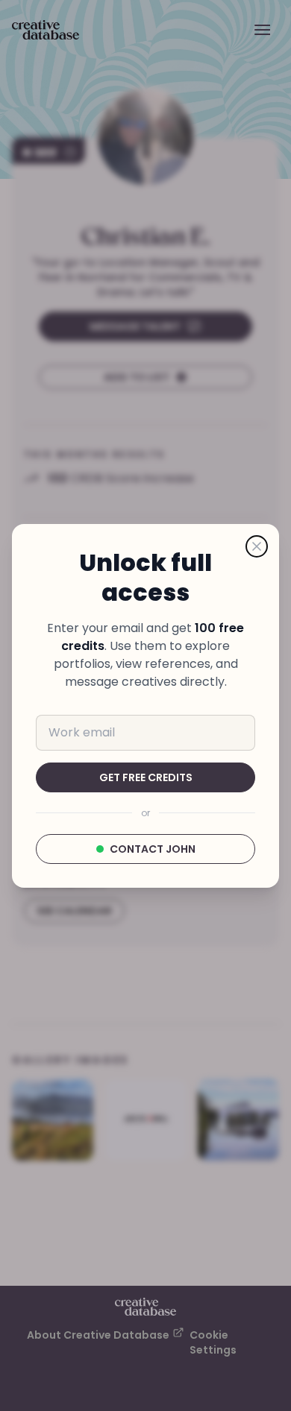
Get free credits (146, 777)
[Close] (256, 546)
